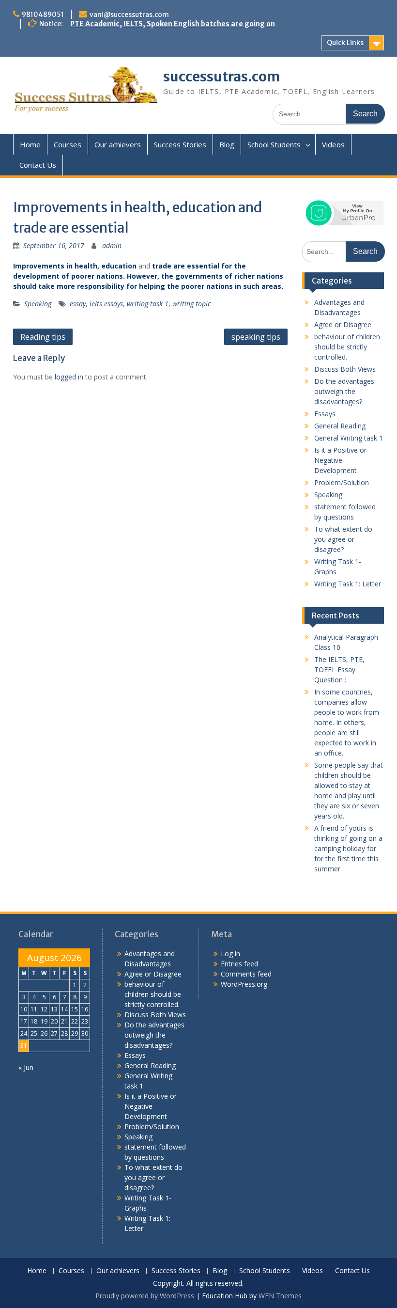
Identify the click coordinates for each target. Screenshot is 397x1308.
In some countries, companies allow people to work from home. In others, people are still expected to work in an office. (346, 722)
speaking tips (255, 336)
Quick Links (345, 42)
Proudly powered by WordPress (144, 1295)
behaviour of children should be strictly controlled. (347, 347)
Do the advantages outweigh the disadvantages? (344, 391)
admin (112, 245)
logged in (69, 376)
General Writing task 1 (348, 437)
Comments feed (246, 973)
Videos (333, 144)
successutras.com (221, 76)
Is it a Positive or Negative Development (340, 460)
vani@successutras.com (129, 14)
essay (78, 303)
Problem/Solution (341, 482)
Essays (325, 413)
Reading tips (42, 336)
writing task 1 (147, 303)
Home (30, 144)
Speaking (37, 303)
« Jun (25, 1067)
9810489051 (43, 14)
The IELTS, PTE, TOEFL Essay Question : (339, 669)
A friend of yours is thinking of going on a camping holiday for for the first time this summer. (348, 848)
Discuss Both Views (345, 369)
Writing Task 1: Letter (347, 583)
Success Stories (180, 144)
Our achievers (117, 144)
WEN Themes (280, 1295)
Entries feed (239, 963)
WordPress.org (244, 984)
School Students (274, 144)
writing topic (191, 303)
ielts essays (106, 303)
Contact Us (37, 165)
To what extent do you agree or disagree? (343, 539)
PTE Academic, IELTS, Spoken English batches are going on (172, 23)
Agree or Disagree (342, 324)
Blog (226, 144)
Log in (230, 953)
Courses (67, 144)
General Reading (340, 425)
